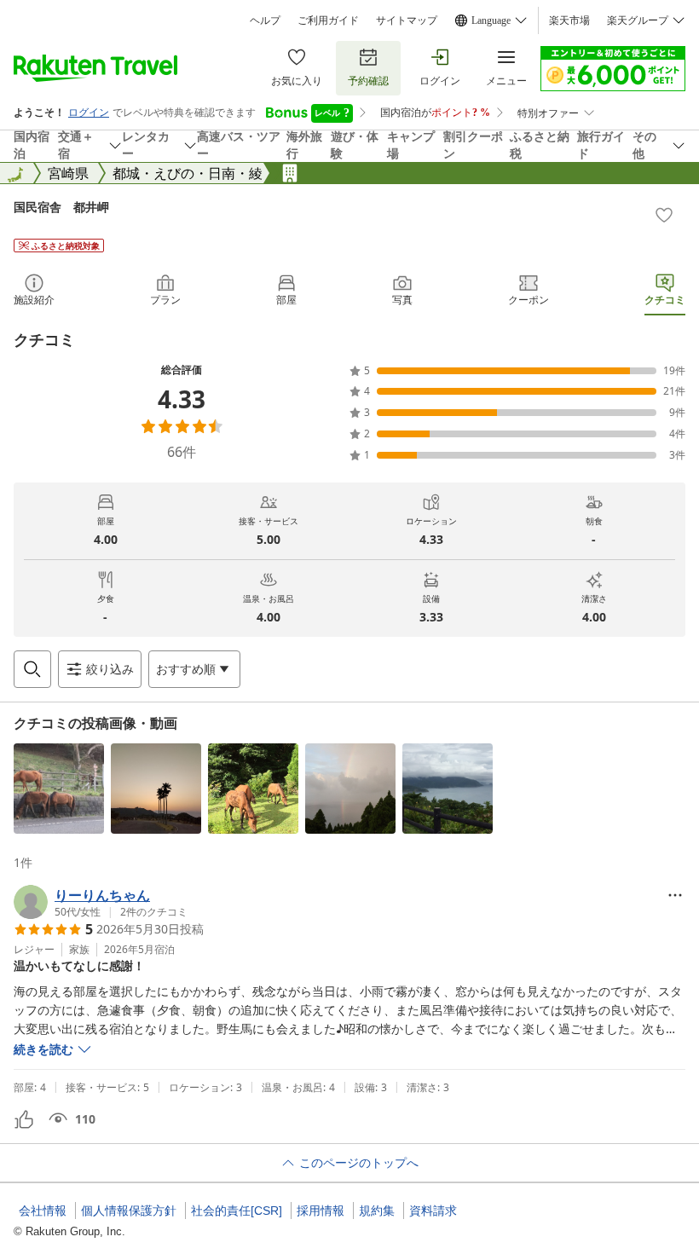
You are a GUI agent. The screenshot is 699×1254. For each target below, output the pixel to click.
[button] (59, 788)
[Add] (664, 215)
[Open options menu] (675, 895)
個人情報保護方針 (128, 1210)
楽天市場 (569, 20)
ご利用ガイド (328, 20)
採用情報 (320, 1210)
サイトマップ (406, 20)
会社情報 (42, 1210)
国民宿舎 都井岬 (61, 207)
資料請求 (433, 1210)
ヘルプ (265, 20)
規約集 (377, 1210)
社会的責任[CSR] (236, 1210)
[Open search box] (32, 669)
